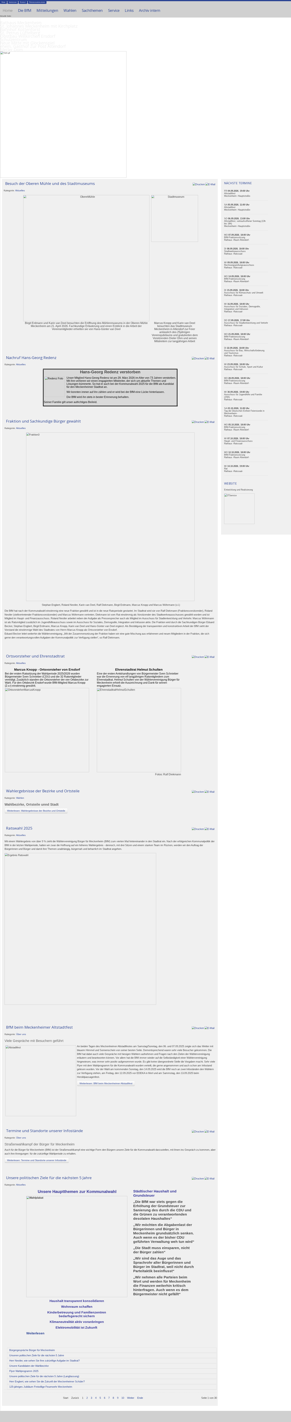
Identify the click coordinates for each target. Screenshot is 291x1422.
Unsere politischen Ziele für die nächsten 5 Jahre (49, 1177)
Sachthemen (92, 10)
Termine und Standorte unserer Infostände (44, 1130)
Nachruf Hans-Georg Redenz (31, 357)
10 (122, 1397)
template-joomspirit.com (290, 1410)
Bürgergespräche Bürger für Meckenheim (32, 1350)
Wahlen (69, 10)
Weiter (130, 1397)
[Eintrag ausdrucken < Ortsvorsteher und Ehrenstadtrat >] (198, 656)
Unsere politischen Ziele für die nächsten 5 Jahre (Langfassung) (44, 1376)
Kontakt (23, 2)
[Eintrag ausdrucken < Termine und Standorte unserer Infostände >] (198, 1131)
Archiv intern (149, 10)
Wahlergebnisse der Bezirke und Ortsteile (42, 791)
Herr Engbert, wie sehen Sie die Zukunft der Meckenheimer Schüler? (47, 1381)
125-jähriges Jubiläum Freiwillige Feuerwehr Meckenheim (40, 1386)
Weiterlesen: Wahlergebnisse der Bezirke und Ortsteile (36, 810)
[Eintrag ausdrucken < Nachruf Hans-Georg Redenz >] (198, 358)
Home (3, 2)
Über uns (21, 1034)
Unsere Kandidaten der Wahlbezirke (29, 1365)
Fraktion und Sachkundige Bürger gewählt (43, 421)
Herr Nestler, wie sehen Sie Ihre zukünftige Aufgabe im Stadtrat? (44, 1360)
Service (114, 10)
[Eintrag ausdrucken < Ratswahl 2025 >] (198, 828)
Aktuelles (20, 190)
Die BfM (24, 10)
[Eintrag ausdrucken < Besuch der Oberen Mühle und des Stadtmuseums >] (199, 184)
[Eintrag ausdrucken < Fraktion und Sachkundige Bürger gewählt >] (198, 421)
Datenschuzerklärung (37, 2)
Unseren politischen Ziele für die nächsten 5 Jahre (36, 1355)
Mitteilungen (47, 10)
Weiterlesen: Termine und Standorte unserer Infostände (36, 1160)
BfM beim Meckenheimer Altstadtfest (39, 1027)
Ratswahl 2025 (19, 828)
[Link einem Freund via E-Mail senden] (210, 184)
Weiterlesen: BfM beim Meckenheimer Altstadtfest (105, 1083)
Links (129, 10)
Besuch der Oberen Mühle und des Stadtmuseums (50, 183)
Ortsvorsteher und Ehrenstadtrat (35, 656)
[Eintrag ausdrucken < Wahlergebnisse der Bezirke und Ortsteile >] (198, 791)
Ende (140, 1397)
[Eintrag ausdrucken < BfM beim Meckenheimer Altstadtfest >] (198, 1027)
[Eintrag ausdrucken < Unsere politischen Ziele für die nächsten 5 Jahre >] (198, 1178)
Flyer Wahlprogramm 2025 (23, 1371)
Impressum (13, 2)
